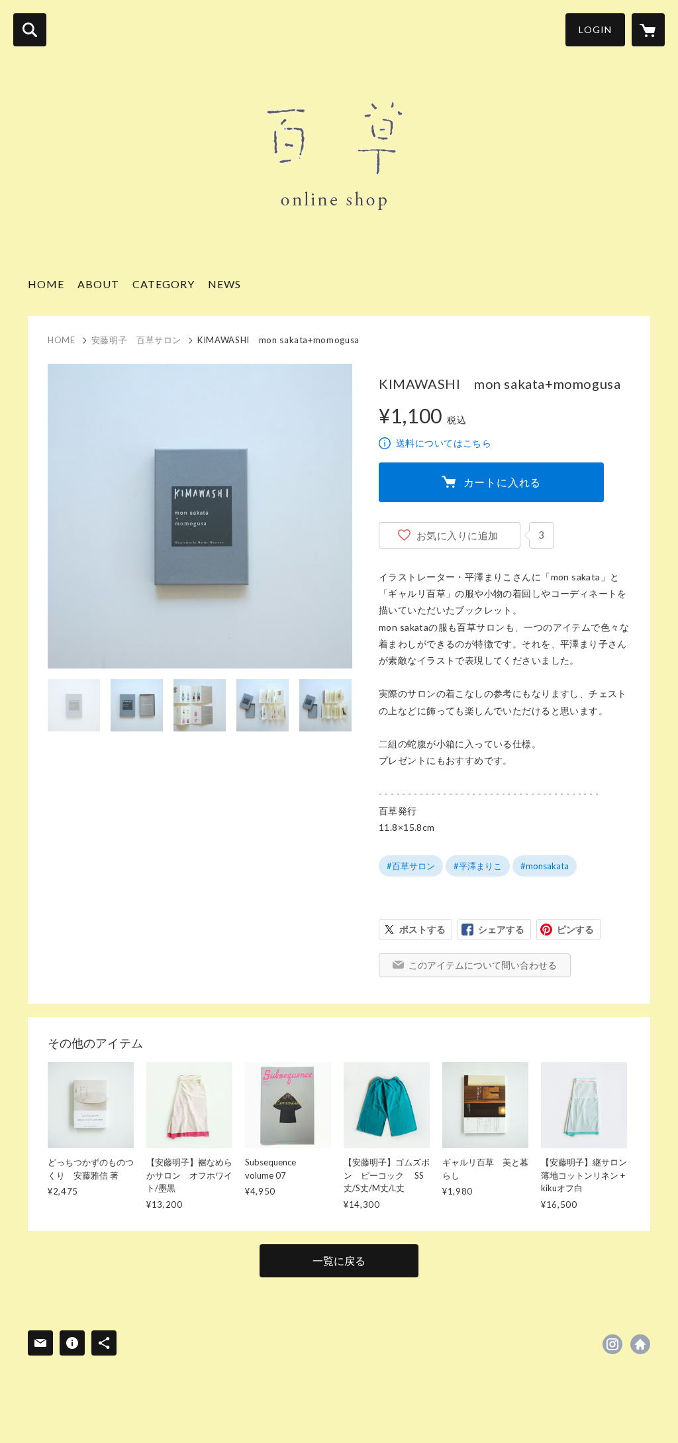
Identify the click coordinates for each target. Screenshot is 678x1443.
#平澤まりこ (478, 866)
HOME (46, 284)
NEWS (224, 284)
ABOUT (98, 284)
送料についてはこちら (443, 443)
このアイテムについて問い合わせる (483, 965)
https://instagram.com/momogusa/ (612, 1344)
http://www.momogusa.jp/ (640, 1344)
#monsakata (544, 866)
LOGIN (595, 29)
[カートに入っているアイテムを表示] (648, 29)
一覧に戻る (339, 1260)
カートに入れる (502, 482)
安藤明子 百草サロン (136, 340)
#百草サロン (411, 866)
